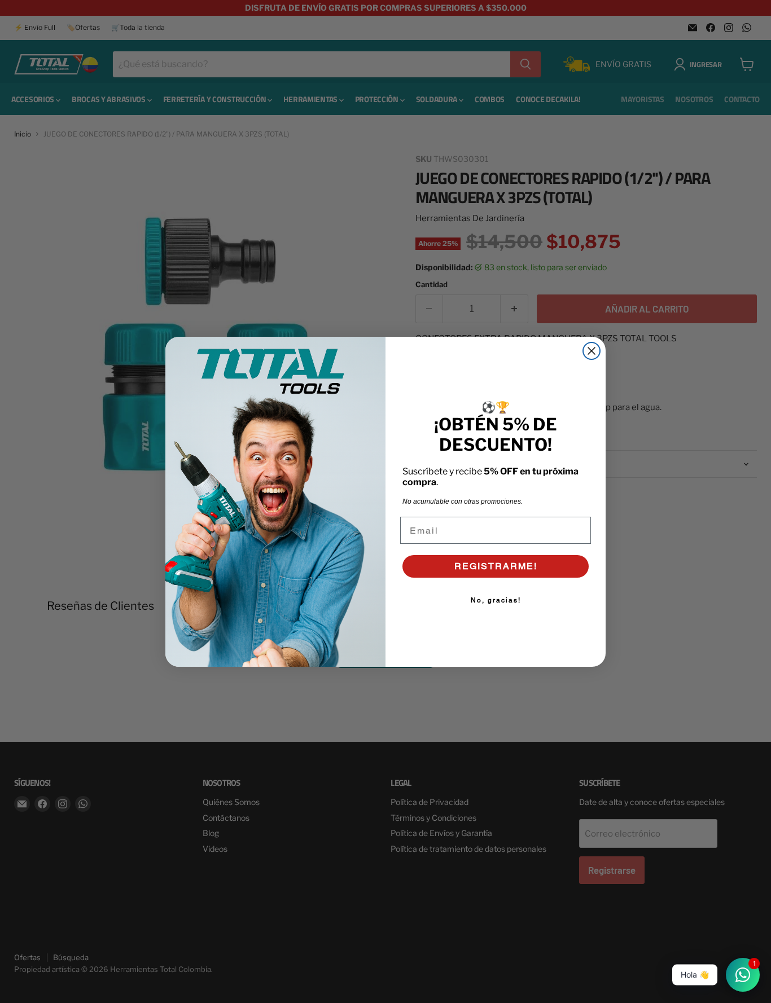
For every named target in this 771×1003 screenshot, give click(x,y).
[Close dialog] (591, 350)
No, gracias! (496, 600)
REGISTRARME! (495, 566)
